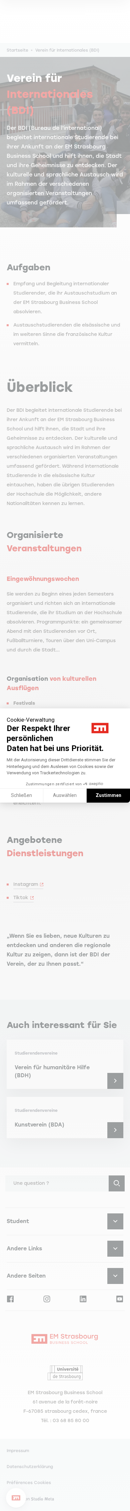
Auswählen (65, 795)
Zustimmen (108, 795)
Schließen (21, 795)
